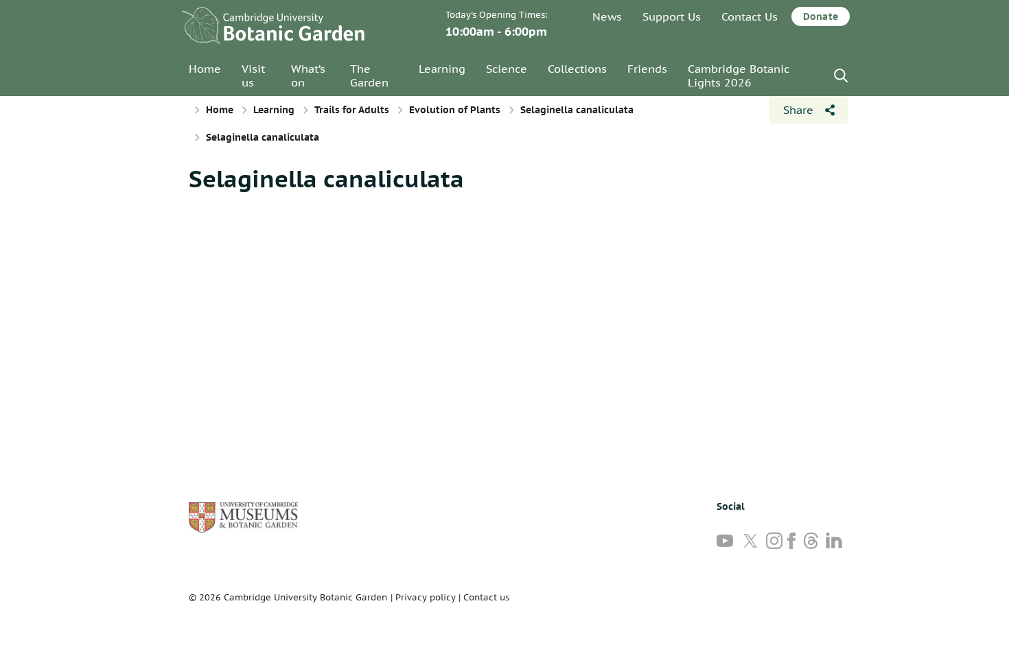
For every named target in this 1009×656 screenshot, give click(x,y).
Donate (820, 16)
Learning (442, 68)
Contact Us (749, 16)
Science (506, 68)
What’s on (308, 75)
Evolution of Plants (454, 110)
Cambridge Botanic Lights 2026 (738, 75)
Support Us (671, 16)
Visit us (253, 75)
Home (205, 68)
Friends (647, 68)
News (607, 16)
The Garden (369, 75)
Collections (577, 68)
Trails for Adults (351, 110)
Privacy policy (425, 597)
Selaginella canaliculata (577, 110)
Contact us (486, 597)
